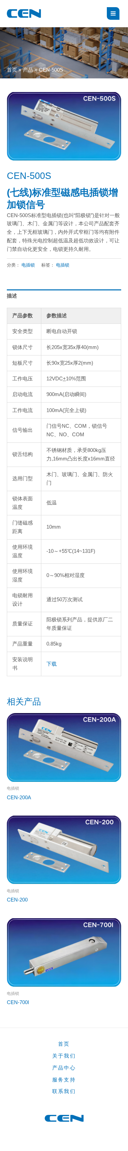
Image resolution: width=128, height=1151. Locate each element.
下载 (51, 664)
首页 (64, 1044)
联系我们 (64, 1091)
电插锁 (28, 265)
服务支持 (64, 1079)
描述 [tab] (12, 296)
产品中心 (64, 1068)
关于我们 (64, 1056)
